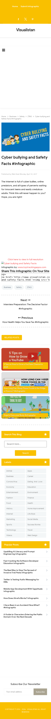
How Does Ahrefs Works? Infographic (21, 598)
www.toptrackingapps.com (32, 267)
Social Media (32, 519)
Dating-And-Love (34, 481)
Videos (9, 535)
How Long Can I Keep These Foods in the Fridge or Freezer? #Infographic (24, 389)
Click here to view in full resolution (25, 259)
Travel (29, 530)
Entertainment (12, 492)
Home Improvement (35, 508)
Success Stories (33, 524)
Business (7, 287)
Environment (32, 492)
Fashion (9, 498)
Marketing (10, 519)
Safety (19, 287)
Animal (9, 471)
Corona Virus (11, 481)
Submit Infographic (30, 6)
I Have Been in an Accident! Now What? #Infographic (22, 606)
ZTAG (29, 287)
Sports (9, 524)
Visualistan (32, 709)
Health (30, 503)
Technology (11, 530)
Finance (30, 498)
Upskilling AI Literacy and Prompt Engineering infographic (19, 552)
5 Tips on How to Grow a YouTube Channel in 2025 (23, 365)
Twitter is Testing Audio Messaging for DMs (21, 580)
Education (31, 487)
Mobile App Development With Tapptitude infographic (23, 590)
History (9, 508)
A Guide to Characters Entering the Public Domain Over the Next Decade (23, 615)
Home (15, 6)
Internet (9, 514)
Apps (29, 471)
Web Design (32, 535)
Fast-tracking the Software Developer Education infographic (21, 562)
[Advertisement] (25, 81)
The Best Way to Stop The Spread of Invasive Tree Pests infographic (20, 571)
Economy (10, 487)
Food (8, 503)
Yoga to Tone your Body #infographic (20, 415)
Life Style (31, 514)
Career (30, 476)
